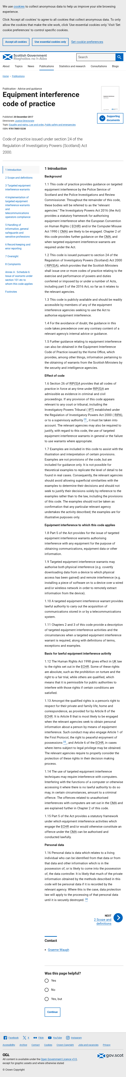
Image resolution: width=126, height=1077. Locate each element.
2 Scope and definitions (18, 177)
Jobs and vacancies (88, 1045)
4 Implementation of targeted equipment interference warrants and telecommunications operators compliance (17, 207)
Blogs (115, 66)
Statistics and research (72, 66)
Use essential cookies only (50, 41)
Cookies (48, 1045)
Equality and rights (18, 124)
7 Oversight (11, 256)
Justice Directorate (24, 120)
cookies (19, 6)
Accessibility (9, 1045)
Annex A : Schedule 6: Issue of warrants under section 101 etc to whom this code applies (19, 278)
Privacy (106, 1045)
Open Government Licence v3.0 (59, 1059)
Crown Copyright (65, 1045)
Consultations (99, 66)
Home (6, 76)
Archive (23, 1045)
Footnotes (11, 291)
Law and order (36, 124)
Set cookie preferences (87, 42)
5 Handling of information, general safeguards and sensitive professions (17, 230)
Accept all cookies (16, 41)
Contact (36, 1045)
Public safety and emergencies (60, 124)
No (53, 990)
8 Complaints (13, 264)
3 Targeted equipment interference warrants (18, 187)
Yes (53, 980)
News (31, 66)
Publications (46, 66)
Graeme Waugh (58, 950)
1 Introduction (13, 169)
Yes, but (56, 999)
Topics (18, 66)
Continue (52, 1012)
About (6, 66)
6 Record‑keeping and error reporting (17, 246)
